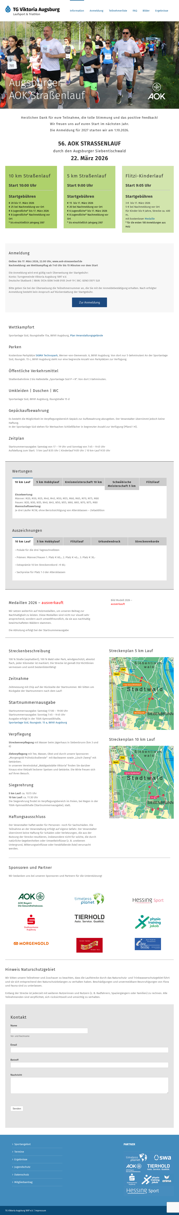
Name (13, 1025)
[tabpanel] (89, 504)
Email (13, 1044)
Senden (17, 1108)
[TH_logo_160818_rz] (89, 915)
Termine (19, 1151)
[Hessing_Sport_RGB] (147, 893)
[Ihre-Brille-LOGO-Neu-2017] (148, 939)
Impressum (40, 1210)
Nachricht (16, 1074)
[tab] (22, 482)
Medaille (150, 218)
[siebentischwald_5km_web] (141, 658)
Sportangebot (22, 1144)
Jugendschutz (22, 1166)
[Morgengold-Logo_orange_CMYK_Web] (31, 943)
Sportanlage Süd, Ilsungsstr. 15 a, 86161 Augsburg (38, 722)
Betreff (14, 1059)
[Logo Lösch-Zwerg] (89, 939)
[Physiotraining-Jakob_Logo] (148, 915)
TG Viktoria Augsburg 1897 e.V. (19, 1210)
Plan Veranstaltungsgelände (86, 335)
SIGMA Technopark (47, 355)
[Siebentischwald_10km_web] (141, 747)
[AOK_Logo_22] (31, 893)
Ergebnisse (20, 1159)
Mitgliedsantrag (23, 1182)
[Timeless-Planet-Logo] (89, 893)
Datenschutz (21, 1174)
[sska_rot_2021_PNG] (31, 915)
